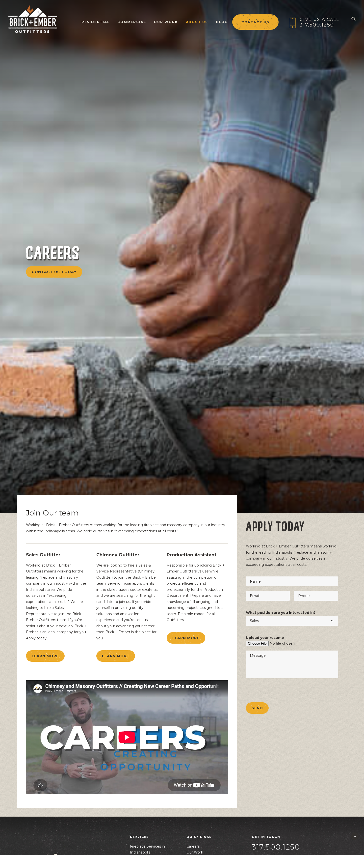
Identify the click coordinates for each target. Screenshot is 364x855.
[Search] (353, 19)
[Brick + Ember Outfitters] (33, 18)
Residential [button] (95, 22)
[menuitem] (95, 19)
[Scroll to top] (355, 836)
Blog (222, 22)
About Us (197, 22)
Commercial (131, 22)
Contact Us (255, 22)
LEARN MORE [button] (45, 656)
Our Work (166, 22)
